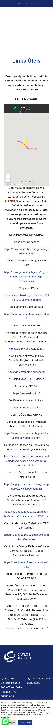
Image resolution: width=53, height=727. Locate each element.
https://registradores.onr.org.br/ (26, 371)
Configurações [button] (9, 723)
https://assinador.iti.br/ (26, 393)
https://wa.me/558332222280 (26, 348)
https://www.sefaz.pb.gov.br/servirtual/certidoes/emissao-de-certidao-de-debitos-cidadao (26, 461)
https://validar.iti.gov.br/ (26, 407)
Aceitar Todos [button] (25, 723)
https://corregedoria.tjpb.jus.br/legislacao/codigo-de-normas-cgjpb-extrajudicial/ (26, 276)
